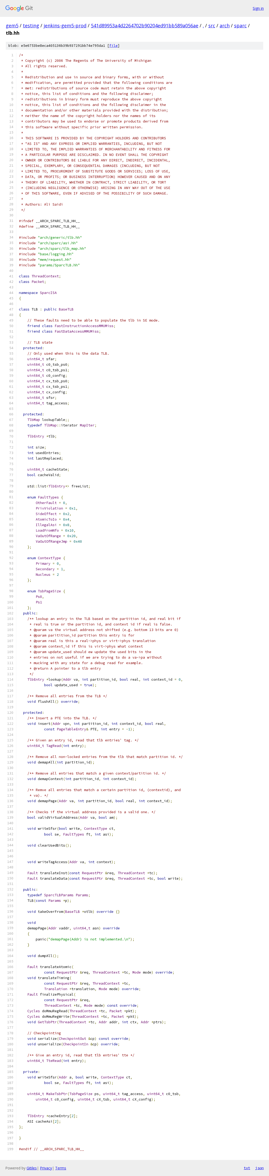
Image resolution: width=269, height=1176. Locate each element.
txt (247, 1167)
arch (225, 25)
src (211, 25)
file (113, 45)
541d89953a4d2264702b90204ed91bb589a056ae (144, 25)
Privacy (46, 1167)
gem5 (12, 25)
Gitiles (32, 1167)
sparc (240, 25)
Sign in (258, 8)
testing (31, 25)
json (259, 1167)
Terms (60, 1167)
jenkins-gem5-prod (65, 25)
